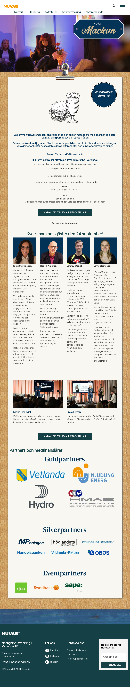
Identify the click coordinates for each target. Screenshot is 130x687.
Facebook (55, 650)
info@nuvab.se (82, 650)
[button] (113, 5)
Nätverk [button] (18, 12)
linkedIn (54, 662)
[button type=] (122, 6)
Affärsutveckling (71, 12)
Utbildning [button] (34, 12)
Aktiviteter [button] (51, 12)
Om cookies (72, 654)
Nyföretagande (94, 12)
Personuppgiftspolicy (77, 658)
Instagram (55, 656)
